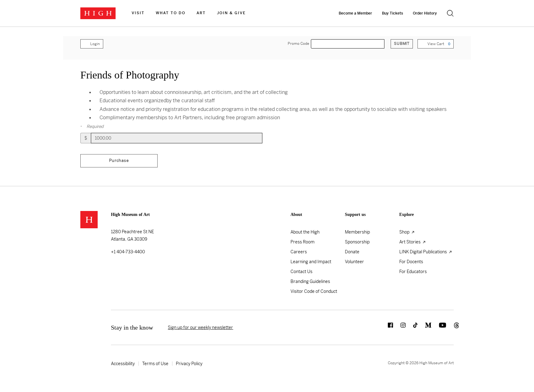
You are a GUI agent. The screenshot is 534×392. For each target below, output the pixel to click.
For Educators (413, 271)
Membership (357, 232)
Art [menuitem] (201, 13)
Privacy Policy (189, 363)
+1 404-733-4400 (128, 252)
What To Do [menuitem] (170, 13)
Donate (352, 252)
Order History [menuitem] (425, 13)
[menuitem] (138, 13)
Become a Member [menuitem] (355, 13)
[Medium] (424, 327)
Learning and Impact (310, 261)
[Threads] (450, 327)
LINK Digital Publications (423, 252)
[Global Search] (450, 13)
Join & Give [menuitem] (231, 13)
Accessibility (123, 363)
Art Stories (410, 242)
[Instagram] (399, 327)
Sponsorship (357, 242)
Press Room (302, 242)
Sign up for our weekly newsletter (200, 327)
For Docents (411, 261)
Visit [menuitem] (138, 13)
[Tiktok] (411, 327)
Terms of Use (155, 363)
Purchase (119, 160)
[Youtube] (438, 327)
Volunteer (354, 261)
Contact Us (301, 271)
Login (95, 43)
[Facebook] (386, 327)
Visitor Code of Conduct (313, 291)
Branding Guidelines (310, 281)
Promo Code (298, 44)
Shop (404, 232)
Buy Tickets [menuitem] (392, 13)
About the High (305, 232)
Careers (298, 252)
